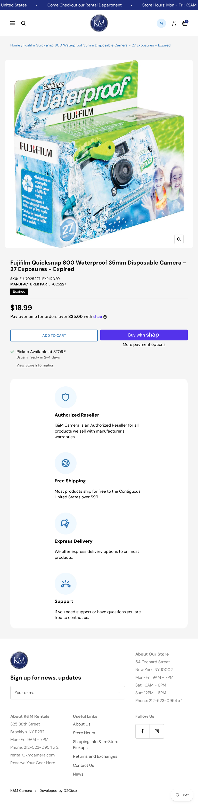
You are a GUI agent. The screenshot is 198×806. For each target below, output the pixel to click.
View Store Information (35, 365)
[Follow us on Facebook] (142, 731)
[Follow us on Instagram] (157, 731)
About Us (81, 724)
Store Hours (84, 733)
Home (15, 45)
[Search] (23, 23)
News (78, 774)
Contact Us (83, 765)
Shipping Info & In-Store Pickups (95, 744)
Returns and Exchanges (95, 756)
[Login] (174, 23)
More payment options (144, 344)
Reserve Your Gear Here (32, 762)
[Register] (119, 693)
